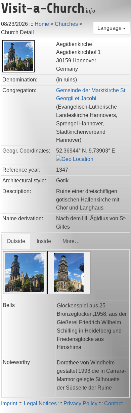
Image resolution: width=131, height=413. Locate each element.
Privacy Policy (80, 403)
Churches (66, 24)
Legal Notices (40, 403)
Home (42, 24)
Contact (113, 403)
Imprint (9, 403)
